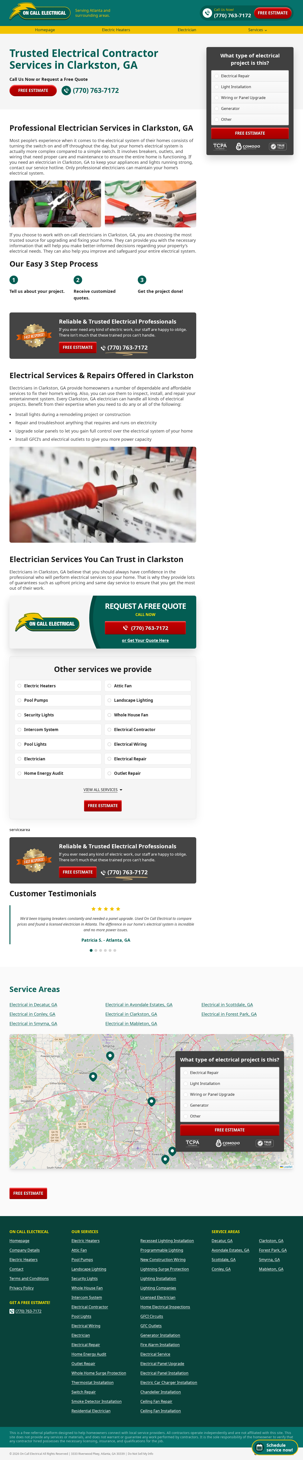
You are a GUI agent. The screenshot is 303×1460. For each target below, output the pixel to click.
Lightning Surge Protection (164, 1269)
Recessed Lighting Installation (167, 1240)
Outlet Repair (83, 1363)
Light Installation (236, 86)
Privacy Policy (21, 1288)
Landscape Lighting (88, 1269)
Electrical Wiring (85, 1325)
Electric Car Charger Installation (168, 1382)
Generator (230, 108)
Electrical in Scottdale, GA (227, 1004)
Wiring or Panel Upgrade (243, 97)
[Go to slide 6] (114, 950)
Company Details (24, 1250)
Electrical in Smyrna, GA (33, 1023)
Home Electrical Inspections (165, 1306)
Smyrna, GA (269, 1259)
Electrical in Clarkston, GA (131, 1014)
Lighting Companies (158, 1288)
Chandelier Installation (160, 1392)
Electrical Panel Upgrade (162, 1363)
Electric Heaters (116, 29)
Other (226, 119)
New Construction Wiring (163, 1259)
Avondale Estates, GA (230, 1250)
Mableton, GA (271, 1269)
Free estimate (273, 13)
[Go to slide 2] (95, 950)
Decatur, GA (222, 1240)
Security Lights (84, 1278)
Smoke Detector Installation (96, 1401)
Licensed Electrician (157, 1297)
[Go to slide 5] (110, 950)
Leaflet (287, 1167)
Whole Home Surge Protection (98, 1373)
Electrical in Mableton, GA (131, 1023)
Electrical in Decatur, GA (33, 1004)
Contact (16, 1269)
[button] (172, 1151)
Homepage (45, 29)
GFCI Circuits (151, 1316)
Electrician (187, 29)
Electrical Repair (235, 75)
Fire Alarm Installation (160, 1344)
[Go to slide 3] (100, 950)
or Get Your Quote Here (145, 640)
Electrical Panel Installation (164, 1373)
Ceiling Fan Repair (156, 1401)
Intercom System (86, 1297)
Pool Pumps (82, 1259)
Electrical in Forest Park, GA (229, 1014)
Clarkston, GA (271, 1240)
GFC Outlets (151, 1325)
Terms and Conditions (29, 1278)
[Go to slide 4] (105, 950)
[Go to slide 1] (91, 950)
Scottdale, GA (224, 1259)
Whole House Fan (87, 1288)
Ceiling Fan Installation (160, 1410)
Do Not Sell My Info (140, 1454)
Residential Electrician (91, 1410)
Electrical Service (155, 1354)
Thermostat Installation (92, 1382)
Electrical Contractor (89, 1306)
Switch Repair (83, 1392)
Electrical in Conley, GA (32, 1014)
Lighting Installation (158, 1278)
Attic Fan (79, 1250)
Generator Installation (160, 1335)
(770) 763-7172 (127, 347)
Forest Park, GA (273, 1250)
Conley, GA (221, 1269)
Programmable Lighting (161, 1250)
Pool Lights (81, 1316)
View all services (101, 789)
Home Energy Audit (88, 1354)
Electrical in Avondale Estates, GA (139, 1004)
